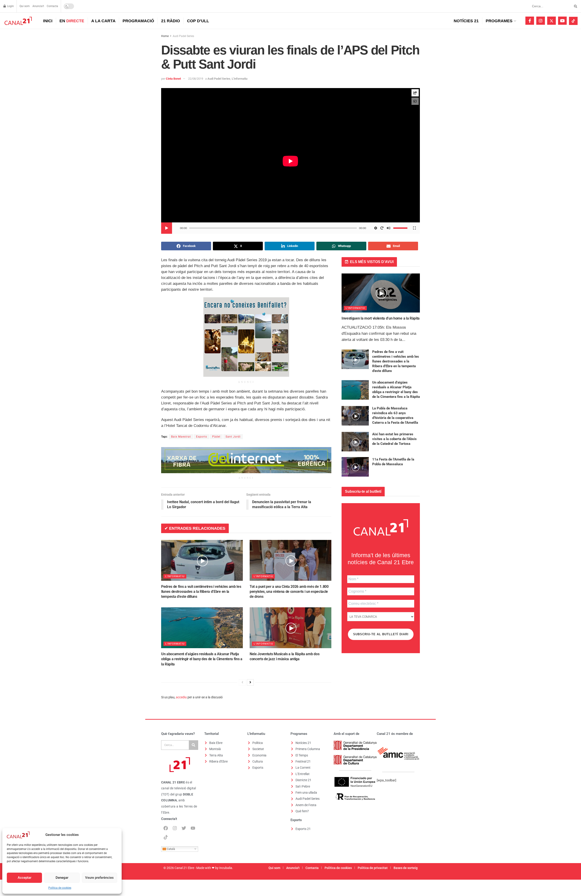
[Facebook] (165, 828)
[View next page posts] (250, 682)
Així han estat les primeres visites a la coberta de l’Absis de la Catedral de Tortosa (394, 439)
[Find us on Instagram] (540, 21)
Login (10, 6)
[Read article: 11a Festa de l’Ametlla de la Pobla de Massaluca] (355, 467)
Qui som (25, 6)
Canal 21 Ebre (184, 868)
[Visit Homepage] (17, 21)
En (71, 21)
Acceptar (24, 878)
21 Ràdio (170, 21)
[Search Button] (575, 6)
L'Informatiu (239, 78)
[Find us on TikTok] (573, 21)
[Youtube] (192, 828)
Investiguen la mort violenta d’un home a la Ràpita (381, 318)
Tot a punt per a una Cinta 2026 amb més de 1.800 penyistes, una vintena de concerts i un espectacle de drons (289, 591)
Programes (499, 21)
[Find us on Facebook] (529, 21)
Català (170, 848)
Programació (138, 21)
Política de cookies (59, 887)
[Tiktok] (165, 837)
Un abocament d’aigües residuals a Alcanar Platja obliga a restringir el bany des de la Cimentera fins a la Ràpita (201, 659)
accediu (181, 697)
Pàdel (216, 436)
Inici (47, 21)
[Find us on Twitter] (551, 21)
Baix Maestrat (181, 436)
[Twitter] (183, 828)
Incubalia (225, 868)
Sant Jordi (233, 436)
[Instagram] (174, 828)
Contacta (52, 6)
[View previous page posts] (242, 682)
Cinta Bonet (173, 78)
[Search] (193, 745)
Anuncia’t (38, 6)
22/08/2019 (195, 78)
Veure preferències (99, 878)
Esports (201, 436)
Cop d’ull (198, 21)
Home (165, 36)
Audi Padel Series (183, 36)
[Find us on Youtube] (562, 21)
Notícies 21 (466, 21)
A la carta (103, 21)
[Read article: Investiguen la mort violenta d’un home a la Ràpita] (381, 293)
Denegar (62, 878)
